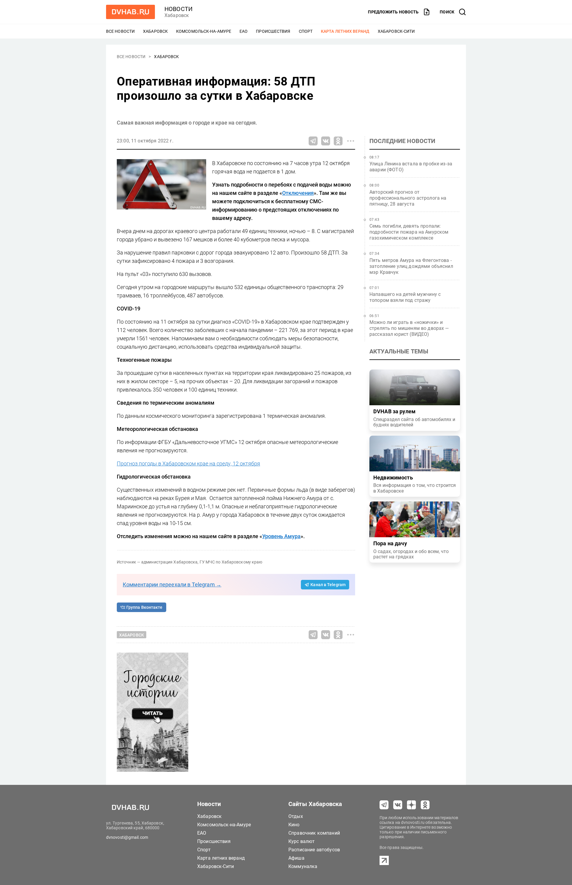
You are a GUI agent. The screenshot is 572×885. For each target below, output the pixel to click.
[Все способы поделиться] (350, 140)
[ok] (425, 804)
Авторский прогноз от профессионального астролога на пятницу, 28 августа (408, 198)
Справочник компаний (314, 833)
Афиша (296, 858)
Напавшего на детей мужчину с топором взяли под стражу (405, 297)
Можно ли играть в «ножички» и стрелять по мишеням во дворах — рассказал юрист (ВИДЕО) (409, 328)
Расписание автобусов (314, 850)
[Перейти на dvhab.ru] (130, 12)
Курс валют (301, 841)
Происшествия (273, 31)
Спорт (306, 31)
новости (178, 9)
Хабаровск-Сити (396, 31)
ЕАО (244, 31)
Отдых (295, 816)
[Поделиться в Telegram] (313, 140)
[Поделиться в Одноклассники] (338, 140)
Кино (294, 824)
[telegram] (384, 804)
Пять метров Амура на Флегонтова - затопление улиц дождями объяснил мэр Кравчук (411, 266)
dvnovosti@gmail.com (127, 837)
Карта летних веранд (345, 31)
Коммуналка (303, 866)
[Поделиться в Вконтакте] (325, 140)
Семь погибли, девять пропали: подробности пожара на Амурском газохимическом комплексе (409, 232)
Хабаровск (155, 31)
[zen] (411, 804)
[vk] (397, 804)
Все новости (120, 31)
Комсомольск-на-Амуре (203, 31)
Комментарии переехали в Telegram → (172, 584)
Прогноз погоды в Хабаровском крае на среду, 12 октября (188, 463)
